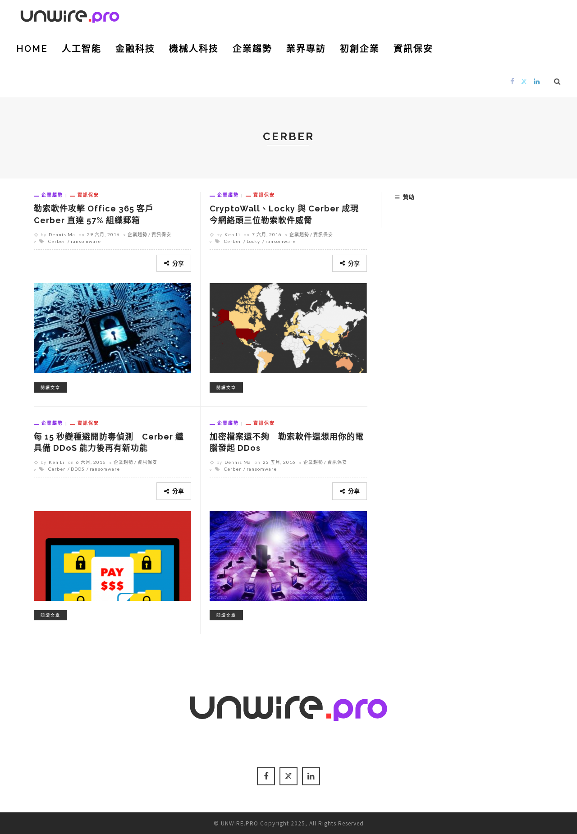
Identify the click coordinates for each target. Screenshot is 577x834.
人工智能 (81, 48)
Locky (253, 241)
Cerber (56, 241)
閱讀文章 (50, 387)
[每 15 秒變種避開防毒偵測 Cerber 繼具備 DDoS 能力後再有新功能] (112, 554)
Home (32, 48)
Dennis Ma (62, 234)
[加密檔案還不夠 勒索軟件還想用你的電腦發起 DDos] (288, 554)
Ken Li (232, 234)
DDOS (77, 469)
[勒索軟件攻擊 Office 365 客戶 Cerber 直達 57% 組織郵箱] (112, 327)
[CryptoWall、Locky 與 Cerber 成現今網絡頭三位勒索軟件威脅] (288, 327)
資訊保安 (413, 48)
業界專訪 (306, 48)
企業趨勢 (252, 48)
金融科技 (135, 48)
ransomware (86, 241)
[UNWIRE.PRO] (70, 15)
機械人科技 (194, 48)
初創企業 (360, 48)
